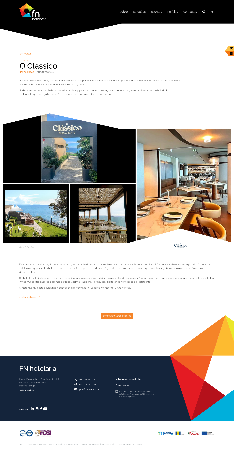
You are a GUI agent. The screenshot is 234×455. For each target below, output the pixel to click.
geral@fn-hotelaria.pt (89, 389)
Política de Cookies (48, 444)
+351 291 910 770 (87, 379)
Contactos (190, 11)
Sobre (124, 11)
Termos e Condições (28, 444)
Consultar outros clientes (117, 315)
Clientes (156, 11)
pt (212, 12)
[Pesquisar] (204, 11)
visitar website (28, 297)
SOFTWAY (139, 444)
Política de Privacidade (130, 394)
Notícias (172, 11)
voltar (27, 53)
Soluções (139, 11)
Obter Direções (27, 390)
